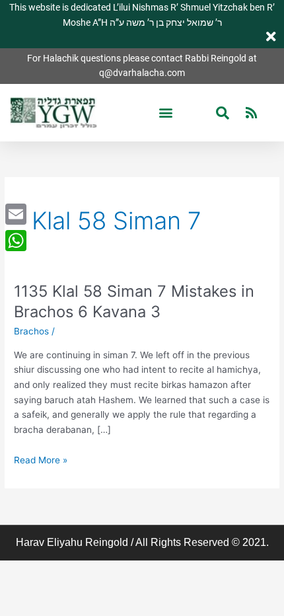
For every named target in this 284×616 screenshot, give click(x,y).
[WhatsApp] (16, 240)
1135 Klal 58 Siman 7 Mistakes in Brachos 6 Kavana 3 (134, 301)
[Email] (16, 214)
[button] (165, 113)
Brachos (31, 331)
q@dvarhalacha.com (142, 72)
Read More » (40, 459)
